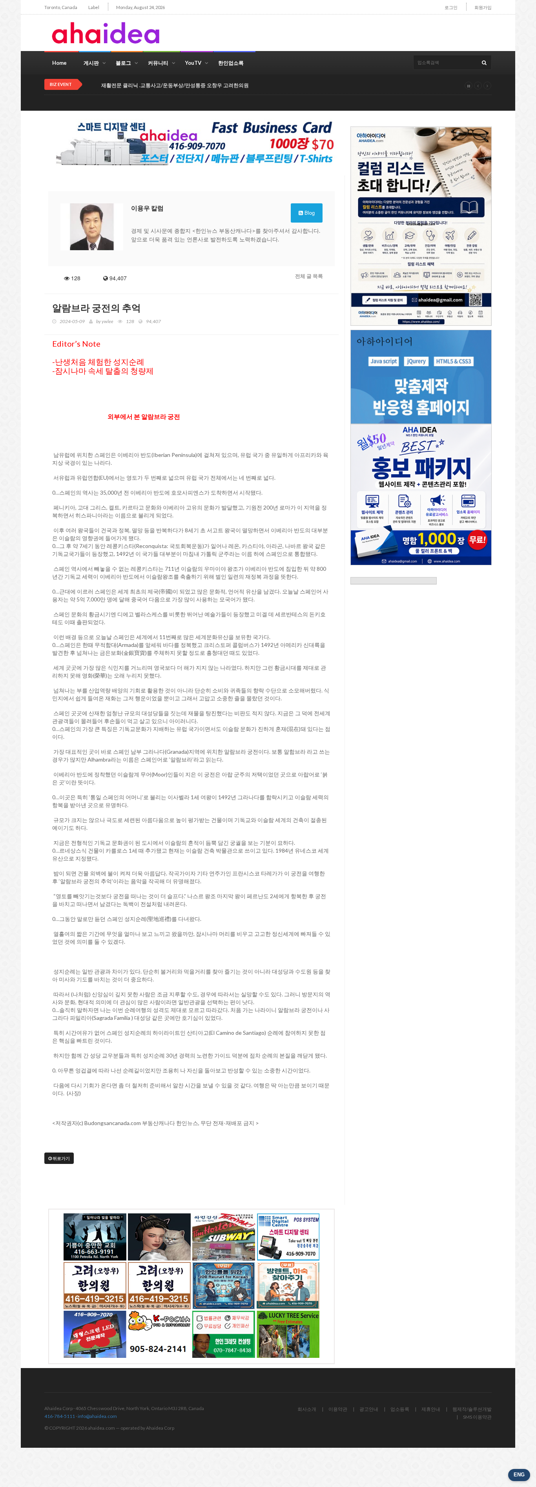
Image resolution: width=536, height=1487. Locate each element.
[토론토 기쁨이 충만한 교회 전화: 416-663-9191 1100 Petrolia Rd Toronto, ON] (95, 1236)
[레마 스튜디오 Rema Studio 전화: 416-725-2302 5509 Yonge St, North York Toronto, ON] (159, 1236)
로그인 (451, 7)
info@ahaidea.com (97, 1416)
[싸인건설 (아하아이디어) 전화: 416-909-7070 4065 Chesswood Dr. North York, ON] (223, 1236)
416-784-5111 (59, 1416)
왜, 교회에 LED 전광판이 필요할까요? (143, 85)
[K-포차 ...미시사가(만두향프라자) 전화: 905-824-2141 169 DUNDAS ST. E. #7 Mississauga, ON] (159, 1334)
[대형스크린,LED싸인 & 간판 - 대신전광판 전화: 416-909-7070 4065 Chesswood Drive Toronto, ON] (95, 1334)
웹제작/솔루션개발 (472, 1409)
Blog (309, 212)
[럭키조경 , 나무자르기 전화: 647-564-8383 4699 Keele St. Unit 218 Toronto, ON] (288, 1334)
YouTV (193, 63)
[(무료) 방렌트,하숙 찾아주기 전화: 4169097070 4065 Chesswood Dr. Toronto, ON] (288, 1285)
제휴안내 (430, 1409)
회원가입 (483, 7)
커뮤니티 (158, 63)
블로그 (123, 63)
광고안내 (368, 1409)
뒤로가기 (61, 1158)
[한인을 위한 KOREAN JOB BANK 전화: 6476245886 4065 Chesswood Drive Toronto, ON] (223, 1285)
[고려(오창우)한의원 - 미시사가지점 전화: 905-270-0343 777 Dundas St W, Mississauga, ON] (159, 1285)
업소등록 (399, 1409)
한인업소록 (231, 63)
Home (59, 63)
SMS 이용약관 (477, 1417)
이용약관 (337, 1409)
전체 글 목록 (309, 276)
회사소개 (306, 1409)
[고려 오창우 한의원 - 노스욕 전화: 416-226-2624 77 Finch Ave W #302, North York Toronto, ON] (95, 1285)
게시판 (91, 63)
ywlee (107, 321)
